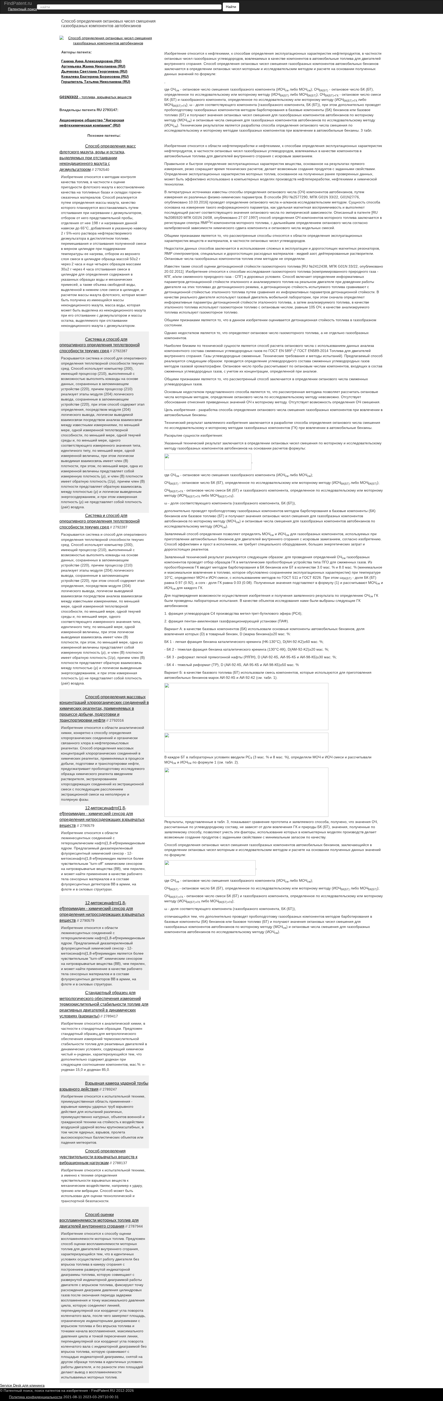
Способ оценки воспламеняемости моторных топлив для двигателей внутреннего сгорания (99, 1220)
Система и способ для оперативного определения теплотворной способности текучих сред (99, 345)
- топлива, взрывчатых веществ (95, 97)
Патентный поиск (22, 9)
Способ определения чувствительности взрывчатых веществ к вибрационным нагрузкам (98, 1157)
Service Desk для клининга (22, 1385)
